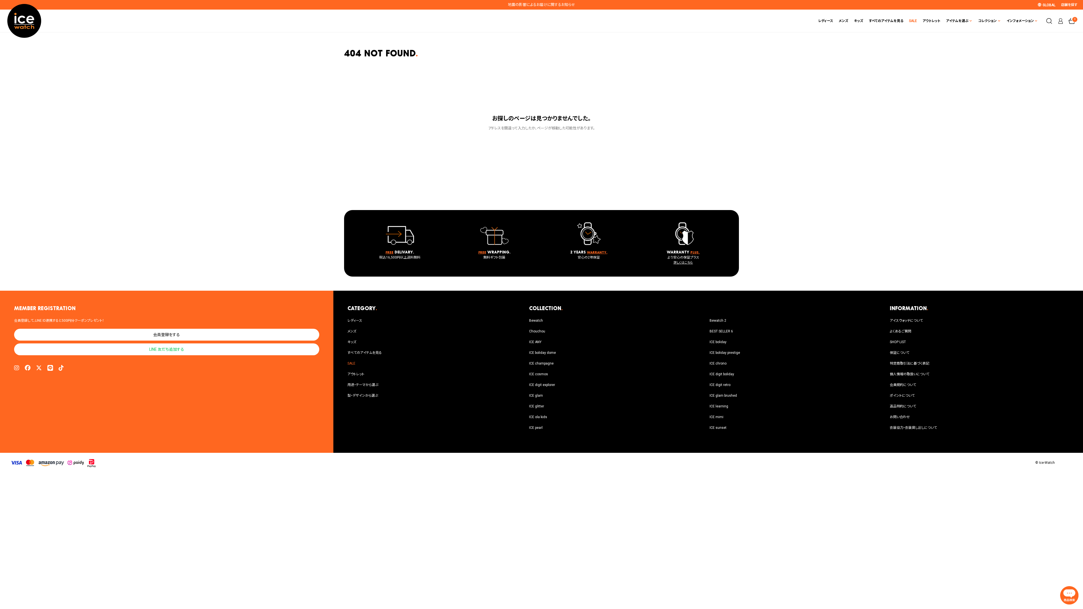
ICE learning (719, 406)
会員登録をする (166, 334)
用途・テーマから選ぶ (362, 385)
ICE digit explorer (542, 385)
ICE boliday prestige (725, 353)
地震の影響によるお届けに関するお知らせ (541, 5)
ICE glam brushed (723, 396)
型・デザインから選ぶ (362, 396)
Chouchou (537, 331)
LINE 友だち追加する (166, 349)
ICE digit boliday (722, 374)
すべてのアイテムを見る (886, 21)
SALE (913, 21)
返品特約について (903, 406)
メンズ (843, 21)
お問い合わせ (900, 417)
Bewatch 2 (718, 321)
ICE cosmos (538, 374)
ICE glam (536, 396)
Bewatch (536, 321)
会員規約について (903, 385)
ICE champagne (541, 363)
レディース (825, 21)
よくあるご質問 (900, 331)
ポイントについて (902, 396)
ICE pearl (536, 428)
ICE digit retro (720, 385)
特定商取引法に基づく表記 (909, 363)
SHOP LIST (898, 342)
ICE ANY (535, 342)
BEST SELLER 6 (721, 331)
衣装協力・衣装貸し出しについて (913, 428)
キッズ (858, 21)
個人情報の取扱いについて (909, 374)
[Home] (24, 21)
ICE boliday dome (542, 353)
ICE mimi (716, 417)
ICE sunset (718, 428)
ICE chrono (718, 363)
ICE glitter (536, 406)
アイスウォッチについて (906, 321)
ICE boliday (718, 342)
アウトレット (931, 21)
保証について (899, 353)
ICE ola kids (538, 417)
